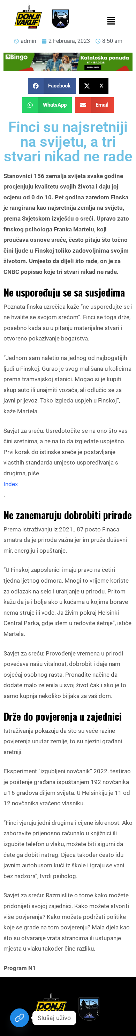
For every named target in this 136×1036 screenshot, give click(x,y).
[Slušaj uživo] (19, 1017)
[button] (111, 21)
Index (10, 484)
